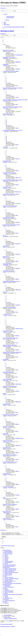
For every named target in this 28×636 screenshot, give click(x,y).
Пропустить (3, 8)
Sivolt (5, 315)
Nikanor (6, 174)
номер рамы (5, 64)
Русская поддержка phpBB (6, 624)
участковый (5, 433)
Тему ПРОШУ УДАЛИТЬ (9, 217)
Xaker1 (4, 195)
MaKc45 (5, 89)
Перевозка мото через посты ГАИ (10, 414)
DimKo (4, 51)
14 (6, 120)
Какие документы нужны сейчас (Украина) (12, 179)
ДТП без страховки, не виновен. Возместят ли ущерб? (15, 99)
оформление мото (7, 161)
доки (4, 497)
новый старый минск (8, 440)
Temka (4, 455)
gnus (17, 85)
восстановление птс (7, 518)
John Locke (5, 107)
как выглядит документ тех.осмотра (11, 194)
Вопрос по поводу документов (10, 504)
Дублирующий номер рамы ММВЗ (11, 71)
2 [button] (3, 40)
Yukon (17, 97)
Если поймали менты (8, 113)
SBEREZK (5, 58)
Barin (17, 431)
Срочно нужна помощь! (8, 486)
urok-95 (4, 405)
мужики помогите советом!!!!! (10, 345)
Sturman (5, 72)
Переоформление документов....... (10, 454)
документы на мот (7, 314)
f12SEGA (5, 387)
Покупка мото (6, 256)
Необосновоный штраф (8, 372)
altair (17, 215)
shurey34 (17, 158)
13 (6, 119)
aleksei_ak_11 (6, 441)
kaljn (17, 412)
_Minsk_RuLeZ (6, 512)
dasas (17, 312)
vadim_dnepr (6, 181)
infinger (4, 271)
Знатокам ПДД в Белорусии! (9, 172)
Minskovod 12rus (19, 328)
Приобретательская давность (9, 307)
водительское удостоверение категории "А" (13, 130)
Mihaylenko (18, 401)
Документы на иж (7, 187)
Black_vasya (18, 191)
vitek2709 (5, 65)
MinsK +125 (18, 177)
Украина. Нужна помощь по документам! (12, 352)
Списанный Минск (7, 263)
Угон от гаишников (7, 379)
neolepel (6, 373)
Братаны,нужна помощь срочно (10, 205)
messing (4, 415)
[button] (3, 42)
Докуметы (5, 146)
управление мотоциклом (8, 270)
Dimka (4, 448)
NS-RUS (5, 474)
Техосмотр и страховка (8, 50)
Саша (4, 115)
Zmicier (17, 391)
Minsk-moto (18, 289)
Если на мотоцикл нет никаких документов (13, 87)
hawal (17, 144)
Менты (4, 393)
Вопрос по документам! (8, 426)
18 (6, 141)
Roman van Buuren (7, 346)
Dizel (4, 247)
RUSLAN (6, 131)
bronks (17, 128)
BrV (16, 376)
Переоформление (7, 447)
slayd (4, 505)
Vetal (17, 356)
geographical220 (19, 54)
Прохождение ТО (7, 473)
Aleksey (5, 360)
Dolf (17, 104)
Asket (17, 369)
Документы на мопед (8, 330)
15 (6, 122)
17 (6, 124)
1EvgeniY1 (18, 243)
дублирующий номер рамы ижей (10, 338)
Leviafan (5, 487)
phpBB (10, 620)
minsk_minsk (6, 380)
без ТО (4, 235)
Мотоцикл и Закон (7, 31)
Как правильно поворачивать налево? (11, 224)
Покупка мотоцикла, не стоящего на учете (12, 106)
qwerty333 (5, 498)
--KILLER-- (18, 111)
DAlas (4, 434)
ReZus (17, 184)
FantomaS (18, 304)
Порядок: (13, 534)
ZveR (4, 519)
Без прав (5, 292)
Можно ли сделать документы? (10, 386)
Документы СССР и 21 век (9, 57)
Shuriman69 (5, 264)
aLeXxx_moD (6, 353)
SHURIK (18, 268)
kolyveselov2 (6, 236)
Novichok (5, 162)
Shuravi (17, 424)
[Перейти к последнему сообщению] (23, 54)
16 (6, 123)
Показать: (4, 532)
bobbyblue (5, 100)
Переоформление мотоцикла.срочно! (11, 281)
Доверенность (6, 245)
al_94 (4, 339)
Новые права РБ (6, 404)
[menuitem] (10, 16)
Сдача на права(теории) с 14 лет (10, 461)
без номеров (6, 359)
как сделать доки (7, 511)
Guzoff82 (5, 218)
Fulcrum (5, 293)
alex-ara (4, 427)
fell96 (4, 257)
